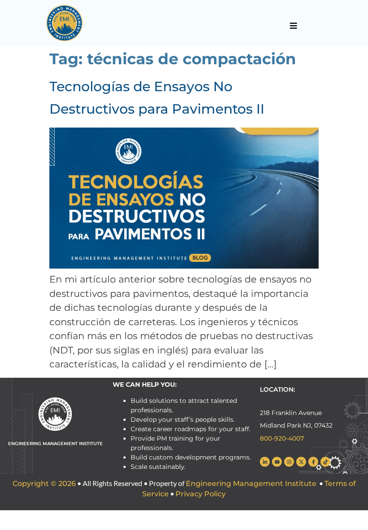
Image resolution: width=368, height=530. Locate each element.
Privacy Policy (200, 494)
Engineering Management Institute (251, 483)
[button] (293, 26)
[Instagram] (289, 462)
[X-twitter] (301, 462)
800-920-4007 (282, 438)
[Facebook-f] (313, 462)
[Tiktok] (325, 462)
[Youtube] (277, 462)
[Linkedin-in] (265, 462)
